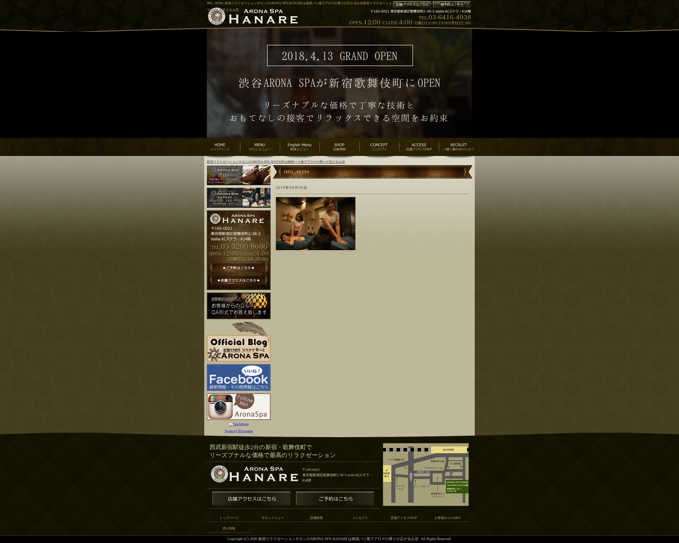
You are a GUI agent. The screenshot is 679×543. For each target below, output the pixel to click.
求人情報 (229, 528)
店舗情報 (316, 518)
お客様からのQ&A (447, 518)
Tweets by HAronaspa (239, 431)
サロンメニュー (273, 518)
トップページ (228, 518)
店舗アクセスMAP (404, 518)
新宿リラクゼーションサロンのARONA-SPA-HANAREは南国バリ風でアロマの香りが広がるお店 (276, 162)
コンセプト (360, 518)
